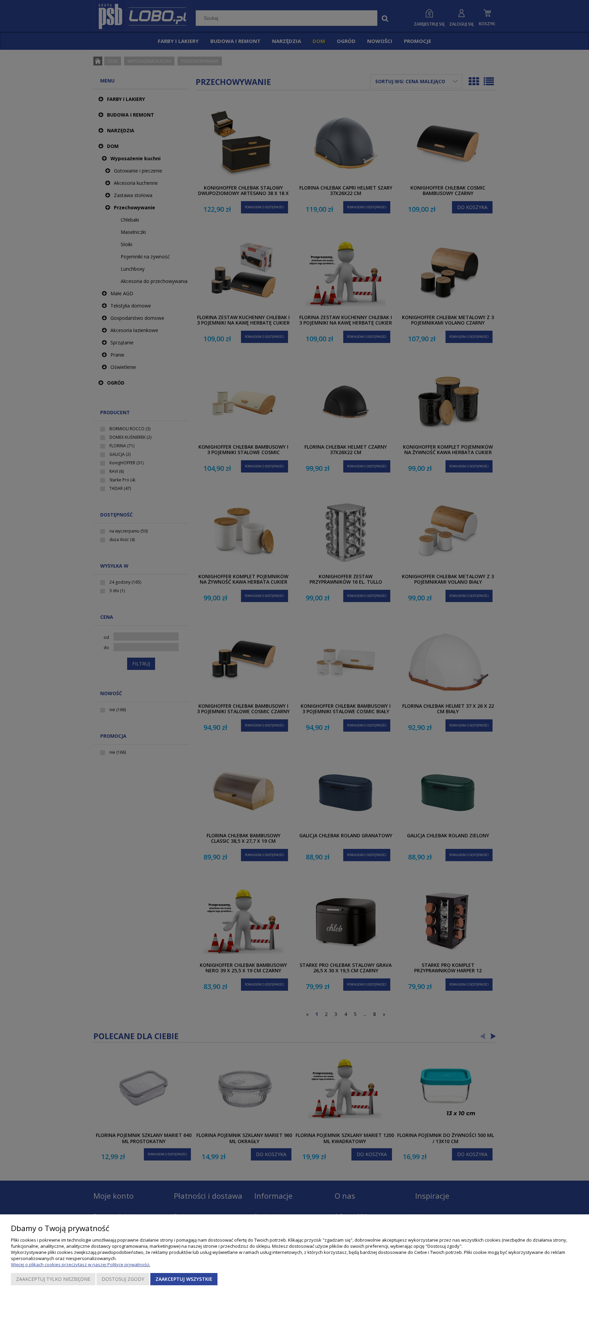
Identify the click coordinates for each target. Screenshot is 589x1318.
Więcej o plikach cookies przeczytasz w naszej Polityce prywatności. (80, 1264)
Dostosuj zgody (123, 1279)
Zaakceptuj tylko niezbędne (53, 1279)
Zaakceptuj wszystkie (183, 1279)
